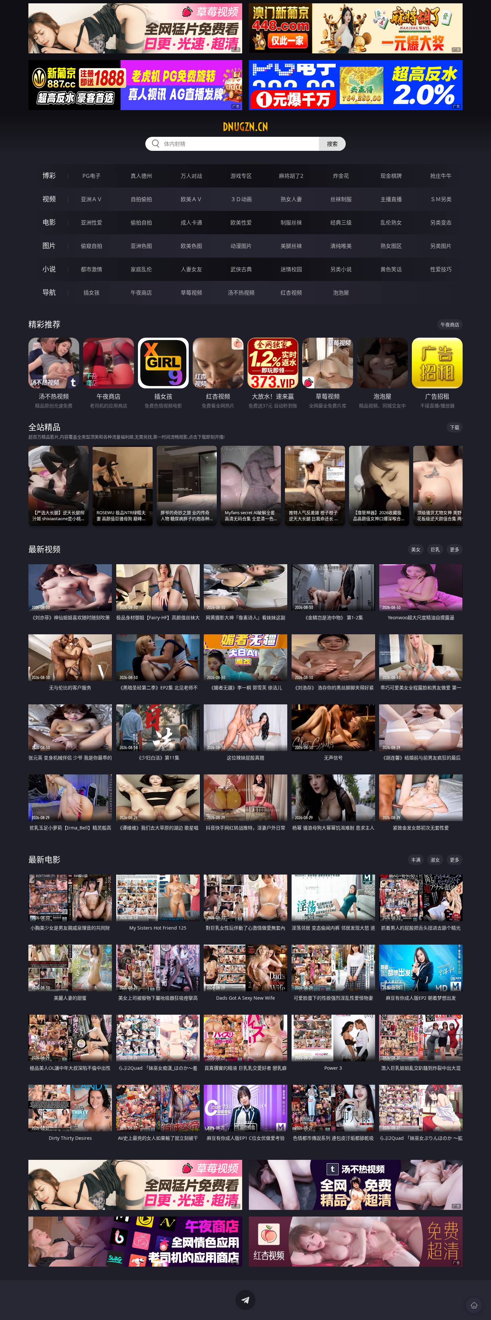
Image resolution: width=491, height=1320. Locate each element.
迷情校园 (291, 269)
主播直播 (391, 199)
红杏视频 (291, 292)
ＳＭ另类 (441, 199)
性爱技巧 (441, 269)
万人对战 (191, 176)
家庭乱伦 (141, 269)
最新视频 (44, 549)
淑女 (435, 860)
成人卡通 (191, 222)
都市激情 (91, 269)
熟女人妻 (291, 199)
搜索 (332, 143)
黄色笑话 (391, 269)
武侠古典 (241, 269)
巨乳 (435, 549)
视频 (49, 199)
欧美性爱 (241, 222)
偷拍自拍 (141, 222)
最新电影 (44, 859)
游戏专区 (241, 176)
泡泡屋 (341, 292)
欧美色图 (191, 246)
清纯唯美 (341, 246)
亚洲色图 (141, 246)
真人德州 (141, 176)
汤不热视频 (241, 292)
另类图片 (441, 246)
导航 (49, 292)
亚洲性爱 (91, 222)
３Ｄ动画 (241, 199)
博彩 (49, 175)
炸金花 (341, 176)
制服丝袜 (291, 222)
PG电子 (92, 176)
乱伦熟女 (391, 222)
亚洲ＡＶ (91, 199)
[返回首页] (474, 1305)
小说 (49, 269)
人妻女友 (191, 269)
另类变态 (441, 222)
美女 (416, 549)
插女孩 (92, 292)
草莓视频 (191, 292)
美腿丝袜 (291, 246)
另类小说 (341, 269)
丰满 (416, 860)
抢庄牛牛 (441, 176)
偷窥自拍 (91, 246)
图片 (49, 245)
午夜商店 (141, 292)
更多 (454, 549)
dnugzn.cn (245, 126)
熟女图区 (391, 246)
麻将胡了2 (291, 176)
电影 (49, 222)
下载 (454, 427)
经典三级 (341, 222)
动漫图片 (241, 246)
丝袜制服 (341, 199)
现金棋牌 (391, 176)
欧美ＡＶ (191, 199)
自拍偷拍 (141, 199)
